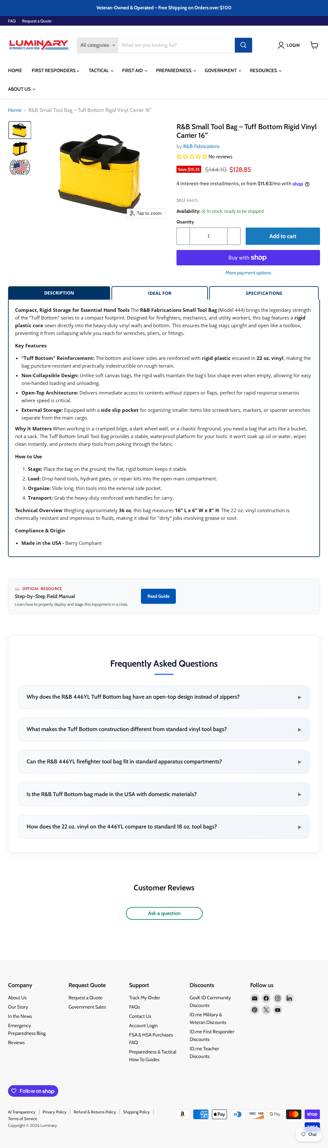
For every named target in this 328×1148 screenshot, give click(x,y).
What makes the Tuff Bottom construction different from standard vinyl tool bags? (164, 729)
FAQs (134, 1007)
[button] (290, 45)
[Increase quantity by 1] (234, 236)
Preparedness (174, 70)
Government (221, 70)
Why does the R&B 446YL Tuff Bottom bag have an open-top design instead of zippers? (164, 697)
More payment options (248, 273)
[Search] (243, 45)
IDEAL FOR (159, 293)
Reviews (16, 1042)
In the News (20, 1016)
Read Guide (158, 596)
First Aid (133, 70)
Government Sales (87, 1007)
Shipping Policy (136, 1111)
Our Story (18, 1007)
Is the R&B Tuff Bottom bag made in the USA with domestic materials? (164, 794)
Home (15, 70)
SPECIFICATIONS (264, 293)
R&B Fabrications (201, 146)
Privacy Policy (55, 1111)
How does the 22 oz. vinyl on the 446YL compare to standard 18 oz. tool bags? (164, 826)
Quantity (185, 221)
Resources (264, 70)
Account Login (143, 1025)
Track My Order (144, 998)
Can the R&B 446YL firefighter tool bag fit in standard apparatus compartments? (164, 761)
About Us (20, 89)
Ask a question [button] (164, 913)
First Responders (54, 70)
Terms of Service (22, 1118)
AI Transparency (22, 1111)
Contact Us (140, 1016)
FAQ (12, 21)
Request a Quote (37, 21)
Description (59, 293)
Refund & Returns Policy (95, 1111)
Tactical (99, 70)
